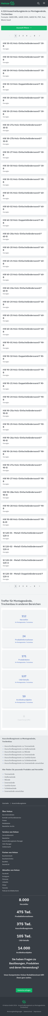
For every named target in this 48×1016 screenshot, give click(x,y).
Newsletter (5, 838)
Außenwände (9, 777)
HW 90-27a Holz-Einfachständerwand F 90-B (22, 466)
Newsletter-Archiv (8, 826)
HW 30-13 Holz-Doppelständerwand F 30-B (23, 85)
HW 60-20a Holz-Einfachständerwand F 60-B (22, 235)
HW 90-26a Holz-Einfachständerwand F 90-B (22, 439)
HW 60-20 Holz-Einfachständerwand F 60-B (23, 248)
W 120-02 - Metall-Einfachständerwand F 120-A (23, 548)
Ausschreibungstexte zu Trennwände (19, 746)
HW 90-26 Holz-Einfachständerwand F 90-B (23, 452)
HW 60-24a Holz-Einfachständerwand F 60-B (22, 289)
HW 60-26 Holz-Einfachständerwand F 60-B (23, 330)
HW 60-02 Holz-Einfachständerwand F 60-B (23, 208)
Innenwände (9, 783)
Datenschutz (28, 1011)
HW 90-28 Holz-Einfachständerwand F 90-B (23, 507)
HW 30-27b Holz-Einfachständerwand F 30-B (22, 139)
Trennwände (9, 774)
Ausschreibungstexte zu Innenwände (19, 755)
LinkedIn (5, 882)
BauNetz (5, 861)
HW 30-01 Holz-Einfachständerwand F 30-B (23, 44)
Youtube (5, 888)
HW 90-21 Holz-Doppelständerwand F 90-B (23, 384)
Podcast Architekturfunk (10, 891)
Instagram (5, 876)
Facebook (5, 873)
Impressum (37, 1011)
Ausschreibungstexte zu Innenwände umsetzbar (24, 763)
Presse (4, 820)
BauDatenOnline (7, 859)
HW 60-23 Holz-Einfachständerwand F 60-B (23, 276)
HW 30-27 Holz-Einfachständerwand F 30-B (23, 153)
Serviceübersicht (8, 835)
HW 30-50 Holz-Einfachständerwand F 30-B (23, 167)
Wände (7, 780)
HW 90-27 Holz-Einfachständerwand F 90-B (23, 480)
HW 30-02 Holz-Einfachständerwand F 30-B (23, 58)
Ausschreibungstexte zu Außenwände (19, 749)
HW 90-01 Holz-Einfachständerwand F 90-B (23, 344)
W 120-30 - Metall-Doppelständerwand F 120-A (23, 575)
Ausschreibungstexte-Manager (12, 841)
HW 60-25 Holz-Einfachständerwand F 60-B (23, 316)
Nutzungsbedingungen (15, 1011)
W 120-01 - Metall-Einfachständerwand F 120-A (23, 534)
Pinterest (5, 879)
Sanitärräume (10, 786)
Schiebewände (10, 788)
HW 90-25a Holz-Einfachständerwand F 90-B (22, 412)
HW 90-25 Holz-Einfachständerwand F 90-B (23, 425)
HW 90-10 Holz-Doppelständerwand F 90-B (23, 357)
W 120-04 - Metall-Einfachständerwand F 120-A (23, 561)
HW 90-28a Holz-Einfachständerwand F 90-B (22, 493)
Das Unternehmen (8, 815)
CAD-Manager (6, 844)
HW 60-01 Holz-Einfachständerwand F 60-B (23, 194)
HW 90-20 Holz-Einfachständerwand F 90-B (23, 371)
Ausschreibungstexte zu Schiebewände (20, 760)
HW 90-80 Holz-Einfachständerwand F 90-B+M (23, 520)
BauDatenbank (7, 856)
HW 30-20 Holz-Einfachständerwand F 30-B (23, 99)
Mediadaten (6, 823)
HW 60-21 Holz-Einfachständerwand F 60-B (23, 262)
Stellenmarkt (6, 847)
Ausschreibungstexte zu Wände (17, 752)
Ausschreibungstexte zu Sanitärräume (20, 758)
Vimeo (4, 885)
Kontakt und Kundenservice (11, 818)
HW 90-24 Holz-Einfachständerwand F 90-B (23, 398)
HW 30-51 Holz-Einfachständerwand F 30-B (23, 180)
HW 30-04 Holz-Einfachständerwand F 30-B (23, 72)
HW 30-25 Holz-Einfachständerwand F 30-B (23, 112)
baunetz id (5, 864)
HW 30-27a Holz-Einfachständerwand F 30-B (22, 126)
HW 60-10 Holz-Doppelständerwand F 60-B (23, 221)
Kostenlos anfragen (24, 990)
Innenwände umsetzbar (14, 791)
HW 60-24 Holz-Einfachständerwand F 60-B (23, 303)
